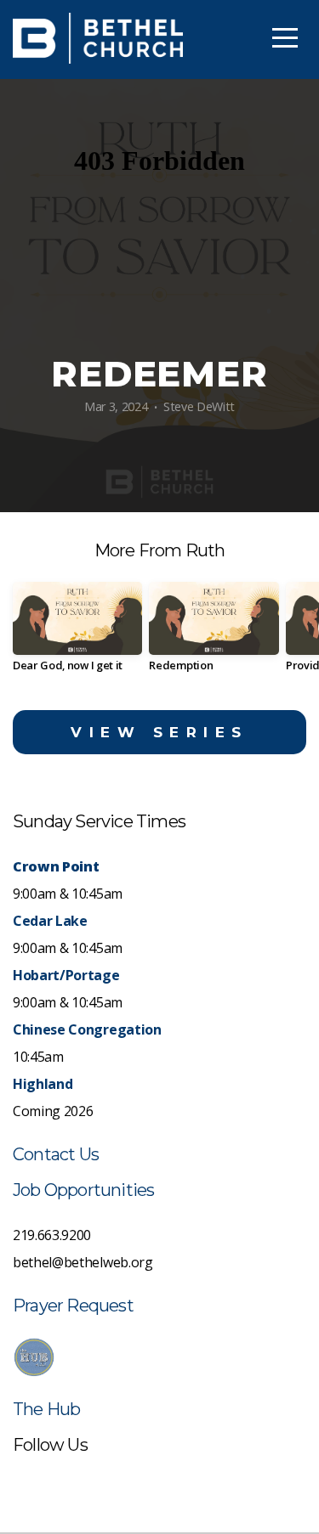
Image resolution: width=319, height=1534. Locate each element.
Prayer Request (73, 1305)
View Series (159, 732)
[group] (77, 633)
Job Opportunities (83, 1190)
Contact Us (56, 1154)
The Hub (46, 1409)
